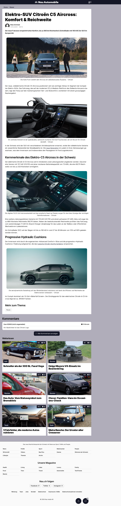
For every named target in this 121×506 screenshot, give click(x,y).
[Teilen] (78, 501)
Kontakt (33, 491)
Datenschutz (42, 491)
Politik (23, 449)
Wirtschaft (6, 452)
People (77, 449)
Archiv (41, 455)
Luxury (59, 467)
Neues (12, 7)
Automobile (60, 470)
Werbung (14, 491)
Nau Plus (41, 452)
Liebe (40, 467)
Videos (23, 452)
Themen (23, 455)
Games (59, 452)
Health (5, 467)
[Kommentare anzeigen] (85, 501)
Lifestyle (5, 455)
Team (21, 491)
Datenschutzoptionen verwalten (72, 491)
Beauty (5, 474)
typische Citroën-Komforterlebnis (50, 244)
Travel (41, 470)
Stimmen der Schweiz (81, 452)
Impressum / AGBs (54, 491)
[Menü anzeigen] (89, 2)
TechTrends (78, 470)
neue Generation (52, 148)
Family (77, 467)
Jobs (26, 491)
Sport (40, 449)
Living (23, 467)
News (4, 449)
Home (6, 7)
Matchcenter (61, 449)
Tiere (22, 470)
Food (4, 470)
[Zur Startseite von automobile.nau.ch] (46, 2)
